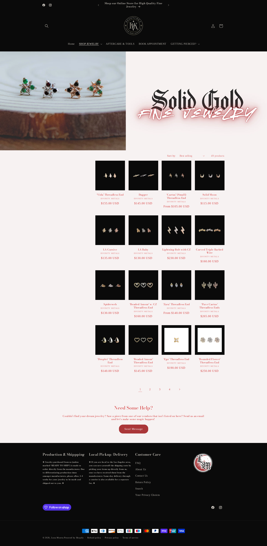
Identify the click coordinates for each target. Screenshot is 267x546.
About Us (140, 469)
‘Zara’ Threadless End (176, 304)
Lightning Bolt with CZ (176, 249)
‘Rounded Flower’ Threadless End (210, 361)
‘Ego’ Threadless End (176, 359)
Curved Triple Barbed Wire (209, 251)
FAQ (138, 463)
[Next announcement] (169, 5)
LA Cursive (110, 249)
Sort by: (171, 155)
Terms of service (130, 538)
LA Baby (143, 249)
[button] (47, 26)
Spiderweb (110, 304)
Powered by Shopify (74, 538)
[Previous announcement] (98, 5)
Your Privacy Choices (147, 495)
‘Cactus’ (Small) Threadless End (176, 196)
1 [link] (140, 389)
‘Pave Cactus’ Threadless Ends (209, 306)
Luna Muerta (57, 538)
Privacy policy (112, 538)
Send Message (133, 428)
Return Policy (143, 482)
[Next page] (179, 389)
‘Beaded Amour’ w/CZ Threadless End (143, 306)
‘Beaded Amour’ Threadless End (143, 361)
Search (139, 488)
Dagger (143, 194)
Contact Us (141, 475)
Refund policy (94, 538)
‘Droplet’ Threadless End (110, 361)
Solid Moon (210, 194)
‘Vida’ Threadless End (110, 194)
